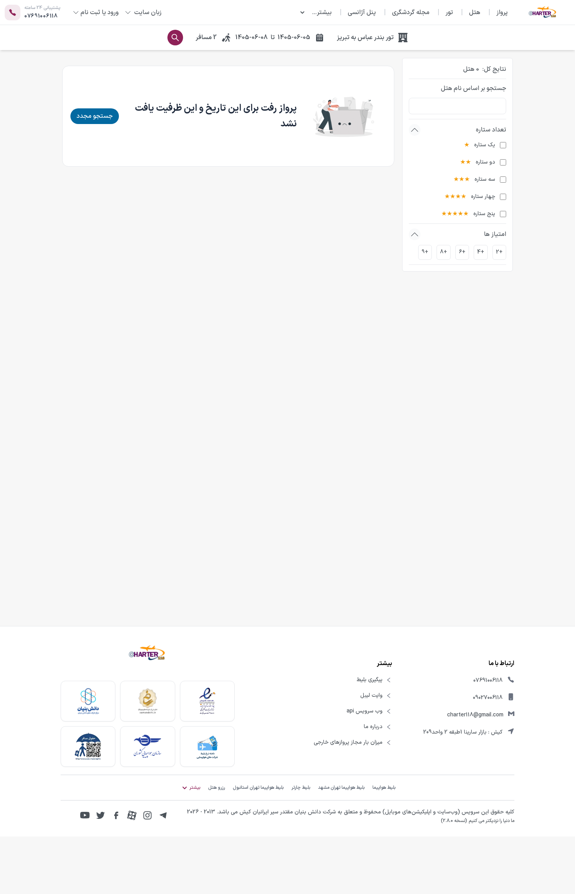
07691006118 (488, 680)
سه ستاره (484, 179)
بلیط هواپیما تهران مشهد (341, 787)
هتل (474, 12)
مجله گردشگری (410, 12)
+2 (499, 252)
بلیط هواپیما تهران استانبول (258, 787)
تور (449, 12)
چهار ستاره (483, 197)
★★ (465, 162)
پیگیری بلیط (370, 680)
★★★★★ (455, 214)
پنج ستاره (484, 214)
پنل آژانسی (362, 12)
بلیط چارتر (300, 787)
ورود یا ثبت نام (100, 12)
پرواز (502, 12)
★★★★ (455, 196)
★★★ (461, 179)
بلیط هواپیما (383, 787)
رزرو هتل (216, 787)
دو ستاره (485, 162)
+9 (425, 252)
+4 (480, 252)
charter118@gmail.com (475, 715)
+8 (443, 252)
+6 (462, 252)
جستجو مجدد (95, 116)
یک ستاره (484, 145)
